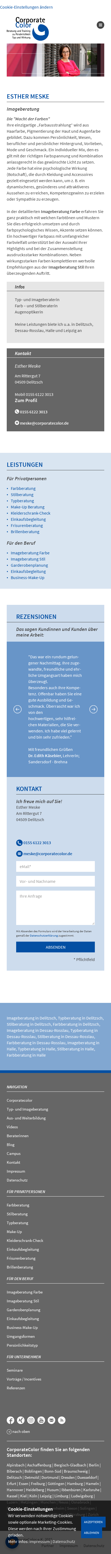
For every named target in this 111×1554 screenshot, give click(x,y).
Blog (11, 1144)
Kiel (23, 1495)
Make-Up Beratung (27, 506)
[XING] (21, 1420)
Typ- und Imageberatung (27, 1109)
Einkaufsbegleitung (28, 519)
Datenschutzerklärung (44, 935)
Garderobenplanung (29, 565)
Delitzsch (14, 1477)
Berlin (94, 1465)
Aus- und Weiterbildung (26, 1118)
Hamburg (75, 1483)
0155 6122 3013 (37, 842)
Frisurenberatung (27, 525)
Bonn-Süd (52, 1471)
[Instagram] (31, 1420)
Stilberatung (22, 494)
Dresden (68, 1477)
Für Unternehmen (24, 1356)
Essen (23, 1483)
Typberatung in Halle (36, 1048)
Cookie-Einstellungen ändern (26, 7)
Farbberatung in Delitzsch (76, 1024)
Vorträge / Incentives (24, 1379)
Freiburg (38, 1483)
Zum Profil (26, 400)
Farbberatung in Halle (26, 1055)
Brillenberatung (25, 531)
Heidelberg (35, 1489)
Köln (33, 1495)
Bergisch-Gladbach (70, 1465)
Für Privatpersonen (26, 1191)
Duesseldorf (87, 1477)
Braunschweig (76, 1471)
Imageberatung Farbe (30, 552)
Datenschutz (64, 1541)
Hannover (15, 1489)
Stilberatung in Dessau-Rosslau (65, 1036)
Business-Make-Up (27, 577)
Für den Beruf (20, 1278)
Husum (53, 1489)
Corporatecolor (19, 1100)
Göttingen (56, 1483)
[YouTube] (41, 1420)
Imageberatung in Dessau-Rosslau (37, 1030)
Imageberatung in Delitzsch (31, 1018)
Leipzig (46, 1495)
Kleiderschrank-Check (30, 513)
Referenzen (16, 1387)
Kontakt (13, 1162)
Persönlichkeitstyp (22, 1345)
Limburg (61, 1495)
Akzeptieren (93, 1522)
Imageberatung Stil (28, 559)
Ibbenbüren (71, 1489)
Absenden (55, 947)
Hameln (92, 1483)
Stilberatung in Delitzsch (29, 1024)
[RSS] (61, 1420)
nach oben (21, 1431)
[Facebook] (10, 1420)
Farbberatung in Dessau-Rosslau (36, 1042)
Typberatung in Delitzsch (80, 1018)
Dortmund (49, 1477)
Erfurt (11, 1483)
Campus (13, 1153)
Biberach (14, 1471)
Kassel (12, 1495)
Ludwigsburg (82, 1495)
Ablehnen (91, 1533)
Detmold (32, 1477)
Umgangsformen (21, 1336)
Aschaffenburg (39, 1465)
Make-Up (14, 1231)
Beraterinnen (18, 1135)
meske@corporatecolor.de (44, 423)
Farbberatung (23, 488)
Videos (12, 1126)
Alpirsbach (16, 1465)
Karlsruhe (91, 1489)
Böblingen (33, 1471)
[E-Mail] (51, 1420)
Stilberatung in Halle (75, 1048)
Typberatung (22, 500)
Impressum (39, 1541)
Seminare (15, 1370)
